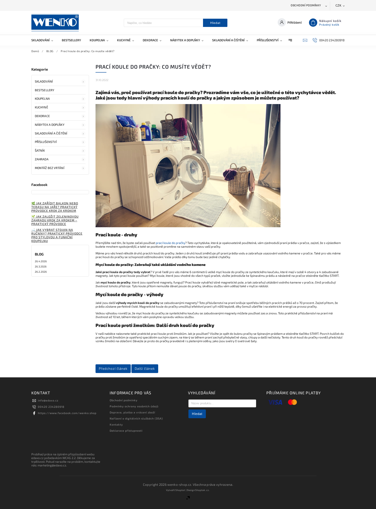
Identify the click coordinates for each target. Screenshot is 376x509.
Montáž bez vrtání (49, 168)
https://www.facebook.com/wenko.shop (67, 413)
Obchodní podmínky (306, 5)
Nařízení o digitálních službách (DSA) (136, 418)
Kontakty (116, 424)
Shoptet (180, 490)
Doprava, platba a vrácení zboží (132, 412)
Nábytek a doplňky (49, 124)
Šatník (40, 150)
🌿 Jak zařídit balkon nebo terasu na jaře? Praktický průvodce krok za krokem (54, 206)
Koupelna (42, 98)
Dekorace (42, 116)
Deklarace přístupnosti (126, 430)
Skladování (44, 81)
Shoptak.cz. (202, 490)
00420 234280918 (51, 406)
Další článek (145, 368)
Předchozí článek (113, 368)
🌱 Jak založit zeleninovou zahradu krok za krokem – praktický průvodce (55, 220)
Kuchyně (41, 107)
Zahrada (42, 159)
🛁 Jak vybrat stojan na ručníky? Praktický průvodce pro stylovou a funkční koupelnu (56, 235)
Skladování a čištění (51, 133)
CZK (339, 5)
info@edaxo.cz (48, 400)
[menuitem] (44, 40)
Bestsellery (44, 90)
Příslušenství (46, 142)
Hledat (215, 23)
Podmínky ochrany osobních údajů (134, 406)
